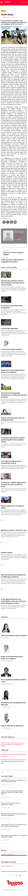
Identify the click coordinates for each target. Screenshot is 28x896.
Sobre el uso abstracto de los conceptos (14, 634)
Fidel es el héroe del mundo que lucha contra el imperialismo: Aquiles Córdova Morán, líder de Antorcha (12, 790)
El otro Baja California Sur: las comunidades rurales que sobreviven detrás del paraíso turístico (13, 600)
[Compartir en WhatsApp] (11, 221)
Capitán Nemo (6, 16)
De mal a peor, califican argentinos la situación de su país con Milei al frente (13, 483)
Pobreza (9, 217)
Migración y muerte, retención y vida (13, 529)
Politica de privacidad (20, 887)
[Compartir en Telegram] (15, 221)
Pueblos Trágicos (7, 551)
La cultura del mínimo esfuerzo (11, 348)
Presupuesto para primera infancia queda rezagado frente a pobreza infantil (13, 439)
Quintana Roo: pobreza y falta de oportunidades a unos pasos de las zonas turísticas (12, 282)
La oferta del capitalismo (9, 327)
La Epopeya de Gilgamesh (9, 851)
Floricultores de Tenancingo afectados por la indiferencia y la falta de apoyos (14, 394)
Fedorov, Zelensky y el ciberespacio (12, 725)
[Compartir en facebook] (4, 221)
